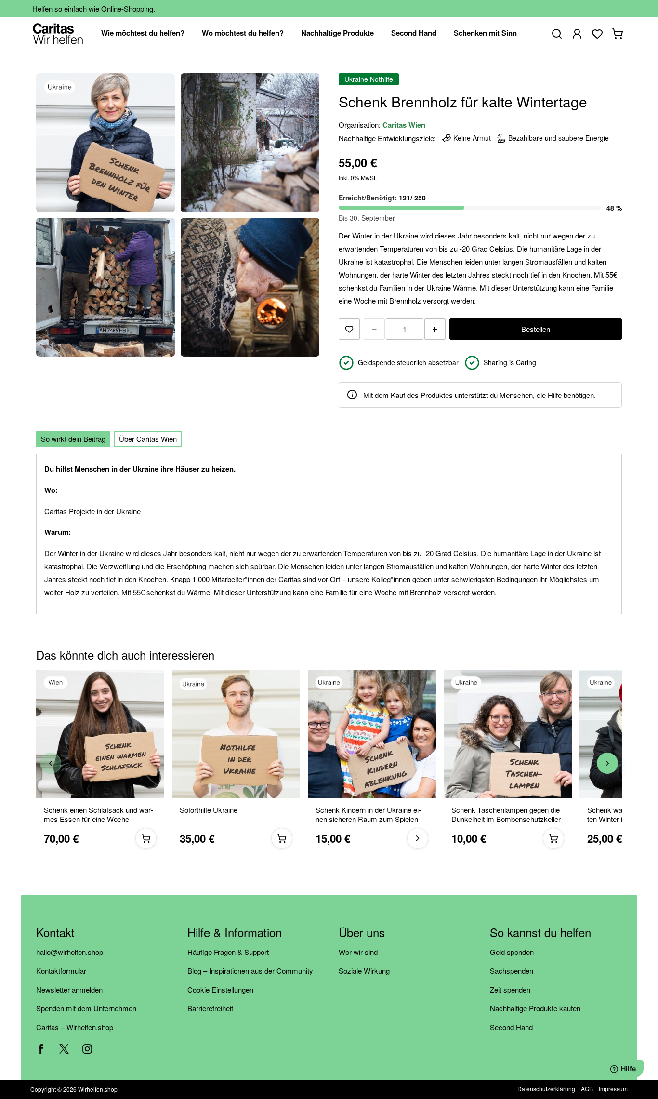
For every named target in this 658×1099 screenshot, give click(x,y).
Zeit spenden (510, 989)
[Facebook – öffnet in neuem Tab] (41, 1049)
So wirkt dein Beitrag (73, 439)
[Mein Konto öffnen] (577, 34)
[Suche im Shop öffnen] (557, 34)
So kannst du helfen (540, 933)
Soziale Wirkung (364, 971)
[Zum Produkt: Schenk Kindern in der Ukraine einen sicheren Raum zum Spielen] (372, 734)
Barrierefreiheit (210, 1008)
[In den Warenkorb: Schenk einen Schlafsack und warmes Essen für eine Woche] (146, 837)
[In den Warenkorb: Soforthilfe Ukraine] (281, 837)
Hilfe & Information (234, 933)
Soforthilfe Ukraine (208, 810)
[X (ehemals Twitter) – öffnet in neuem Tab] (64, 1049)
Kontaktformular (61, 971)
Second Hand (511, 1027)
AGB (587, 1089)
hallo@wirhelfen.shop (69, 952)
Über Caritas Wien (148, 439)
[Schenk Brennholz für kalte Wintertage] (105, 142)
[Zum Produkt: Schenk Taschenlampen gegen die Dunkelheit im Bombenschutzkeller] (508, 734)
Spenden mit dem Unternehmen (86, 1008)
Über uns (362, 933)
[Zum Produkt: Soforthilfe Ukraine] (236, 734)
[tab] (73, 439)
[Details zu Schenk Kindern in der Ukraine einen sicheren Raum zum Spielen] (417, 837)
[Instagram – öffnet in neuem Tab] (87, 1049)
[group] (329, 763)
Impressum (613, 1089)
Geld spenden (512, 952)
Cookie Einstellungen (220, 989)
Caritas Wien (403, 124)
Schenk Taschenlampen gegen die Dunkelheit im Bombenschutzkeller (506, 815)
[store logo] (58, 33)
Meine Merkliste (597, 34)
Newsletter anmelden (69, 989)
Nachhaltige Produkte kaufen (535, 1008)
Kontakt (55, 933)
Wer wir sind (358, 952)
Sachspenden (511, 971)
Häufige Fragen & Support (228, 952)
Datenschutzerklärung (546, 1089)
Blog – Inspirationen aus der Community (250, 971)
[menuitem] (142, 33)
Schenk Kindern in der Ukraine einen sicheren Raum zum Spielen (368, 815)
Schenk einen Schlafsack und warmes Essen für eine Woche (98, 815)
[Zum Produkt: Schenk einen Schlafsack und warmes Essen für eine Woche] (100, 734)
